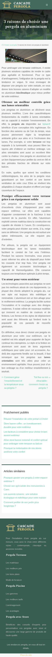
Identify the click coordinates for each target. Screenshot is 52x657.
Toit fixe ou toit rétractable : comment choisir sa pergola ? (38, 382)
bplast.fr (46, 124)
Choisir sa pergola (10, 45)
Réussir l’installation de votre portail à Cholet (26, 419)
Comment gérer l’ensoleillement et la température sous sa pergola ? (14, 382)
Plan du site (26, 655)
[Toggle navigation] (47, 5)
